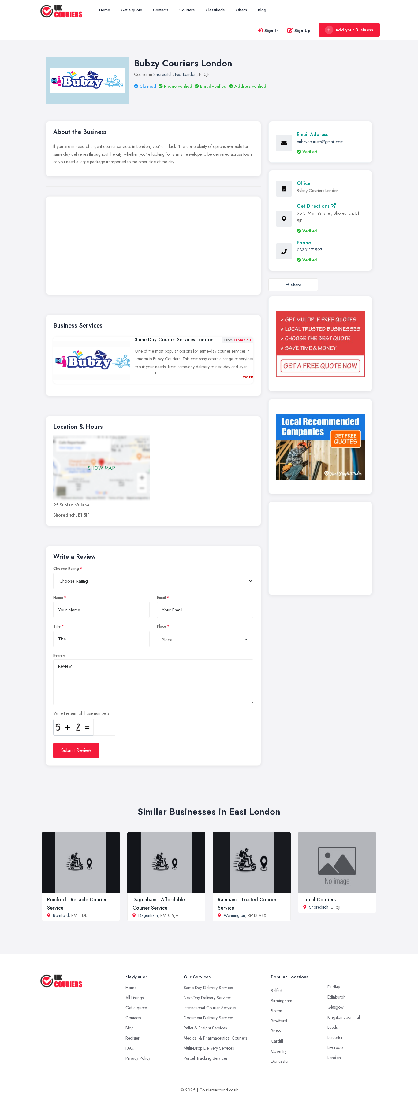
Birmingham (281, 1001)
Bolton (276, 1011)
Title (57, 626)
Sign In (271, 30)
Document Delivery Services (208, 1018)
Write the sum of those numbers (81, 713)
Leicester (335, 1037)
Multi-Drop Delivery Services (209, 1048)
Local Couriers (319, 899)
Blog (262, 10)
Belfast (276, 991)
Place (161, 626)
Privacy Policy (137, 1058)
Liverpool (335, 1047)
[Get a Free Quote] (320, 344)
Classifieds (215, 10)
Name (58, 597)
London (334, 1057)
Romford (61, 915)
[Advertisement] (153, 247)
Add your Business (354, 30)
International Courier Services (210, 1008)
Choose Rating (66, 568)
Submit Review (76, 750)
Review (59, 655)
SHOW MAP (101, 468)
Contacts (160, 10)
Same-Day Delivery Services (208, 987)
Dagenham (148, 915)
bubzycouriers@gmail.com (320, 142)
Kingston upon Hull (344, 1017)
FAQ (129, 1048)
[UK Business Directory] (320, 447)
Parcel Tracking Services (205, 1058)
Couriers (187, 10)
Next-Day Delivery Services (207, 998)
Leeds (332, 1027)
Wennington (234, 915)
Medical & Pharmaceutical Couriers (215, 1038)
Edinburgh (336, 997)
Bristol (276, 1031)
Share (296, 285)
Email (161, 597)
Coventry (279, 1051)
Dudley (333, 987)
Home (104, 10)
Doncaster (280, 1061)
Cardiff (277, 1041)
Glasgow (335, 1007)
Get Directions (314, 205)
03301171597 (309, 250)
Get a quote (131, 10)
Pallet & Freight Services (205, 1028)
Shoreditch (163, 74)
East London (185, 74)
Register (132, 1038)
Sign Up (302, 30)
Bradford (279, 1021)
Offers (241, 10)
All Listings (134, 998)
